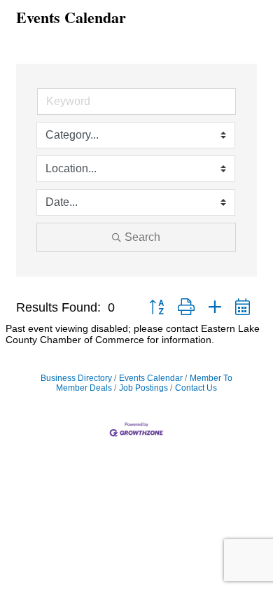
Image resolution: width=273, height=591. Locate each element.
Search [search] (142, 237)
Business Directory (76, 378)
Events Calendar (151, 378)
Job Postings (143, 388)
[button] (156, 307)
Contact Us (196, 388)
